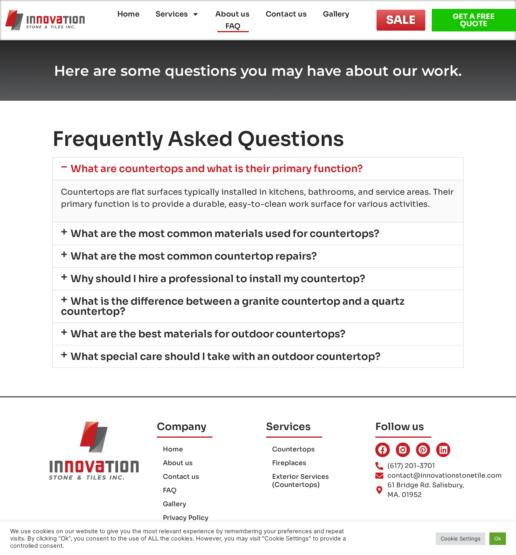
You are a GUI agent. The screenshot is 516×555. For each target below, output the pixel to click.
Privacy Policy (185, 517)
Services (172, 14)
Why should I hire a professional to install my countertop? (218, 278)
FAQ (233, 26)
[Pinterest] (423, 450)
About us (232, 14)
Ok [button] (497, 538)
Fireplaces (289, 463)
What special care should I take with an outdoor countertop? (226, 356)
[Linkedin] (443, 450)
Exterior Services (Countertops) (300, 480)
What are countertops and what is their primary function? (217, 168)
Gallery (336, 14)
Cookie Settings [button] (461, 538)
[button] (258, 169)
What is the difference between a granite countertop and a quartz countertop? (232, 306)
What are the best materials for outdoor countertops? (208, 334)
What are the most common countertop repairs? (194, 256)
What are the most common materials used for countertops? (225, 233)
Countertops (293, 449)
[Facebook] (382, 450)
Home (128, 14)
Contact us (286, 14)
